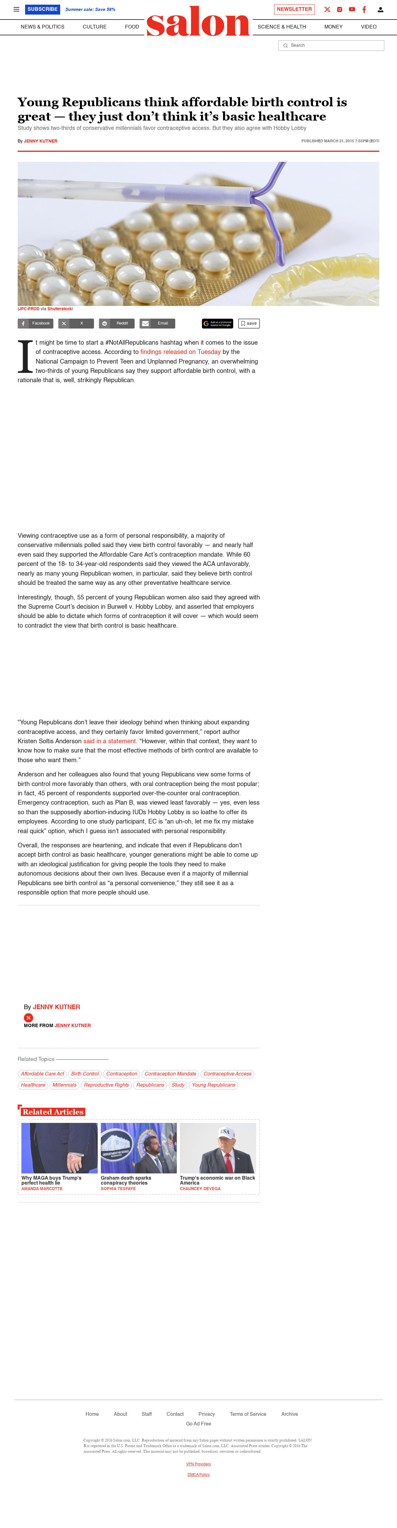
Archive (289, 1414)
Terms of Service (248, 1414)
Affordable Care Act (42, 1074)
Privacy (206, 1414)
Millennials (64, 1085)
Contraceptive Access (227, 1074)
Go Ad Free (198, 1424)
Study (178, 1085)
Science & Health (282, 27)
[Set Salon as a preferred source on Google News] (218, 324)
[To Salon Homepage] (198, 21)
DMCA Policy (199, 1475)
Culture (95, 27)
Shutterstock (59, 309)
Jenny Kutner (40, 141)
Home (92, 1414)
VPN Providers (198, 1464)
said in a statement (109, 742)
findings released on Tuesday (181, 352)
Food (132, 27)
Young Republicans (213, 1085)
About (120, 1414)
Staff (147, 1414)
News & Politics (43, 27)
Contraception (121, 1074)
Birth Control (85, 1074)
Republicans (150, 1085)
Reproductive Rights (106, 1085)
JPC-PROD (29, 309)
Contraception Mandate (170, 1074)
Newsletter (294, 9)
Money (333, 27)
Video (369, 27)
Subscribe (43, 9)
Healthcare (33, 1085)
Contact (175, 1414)
